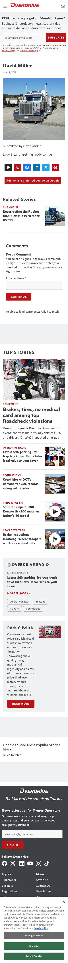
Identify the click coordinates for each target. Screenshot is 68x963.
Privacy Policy (9, 50)
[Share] (27, 167)
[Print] (8, 167)
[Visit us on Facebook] (4, 863)
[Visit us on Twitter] (13, 863)
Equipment (10, 404)
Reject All (34, 945)
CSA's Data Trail (14, 530)
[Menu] (5, 5)
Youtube (40, 601)
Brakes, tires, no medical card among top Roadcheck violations (31, 415)
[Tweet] (46, 167)
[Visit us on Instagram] (38, 863)
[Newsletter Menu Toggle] (63, 5)
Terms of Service (28, 50)
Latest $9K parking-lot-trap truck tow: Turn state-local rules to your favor (22, 456)
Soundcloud (33, 608)
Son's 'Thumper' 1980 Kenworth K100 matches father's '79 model (21, 511)
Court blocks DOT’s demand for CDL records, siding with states (21, 484)
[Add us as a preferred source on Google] (17, 167)
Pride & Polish (13, 502)
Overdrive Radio (14, 447)
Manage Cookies (34, 935)
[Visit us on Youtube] (30, 863)
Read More (21, 704)
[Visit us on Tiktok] (47, 863)
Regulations (12, 475)
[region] (34, 930)
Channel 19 (10, 207)
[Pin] (55, 167)
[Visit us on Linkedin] (21, 863)
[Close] (64, 902)
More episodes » (18, 593)
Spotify (14, 608)
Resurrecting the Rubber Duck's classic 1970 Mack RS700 (21, 216)
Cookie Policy (41, 928)
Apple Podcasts (19, 601)
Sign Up (13, 845)
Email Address (16, 278)
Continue (18, 296)
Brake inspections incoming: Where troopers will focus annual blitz (22, 539)
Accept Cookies (34, 956)
